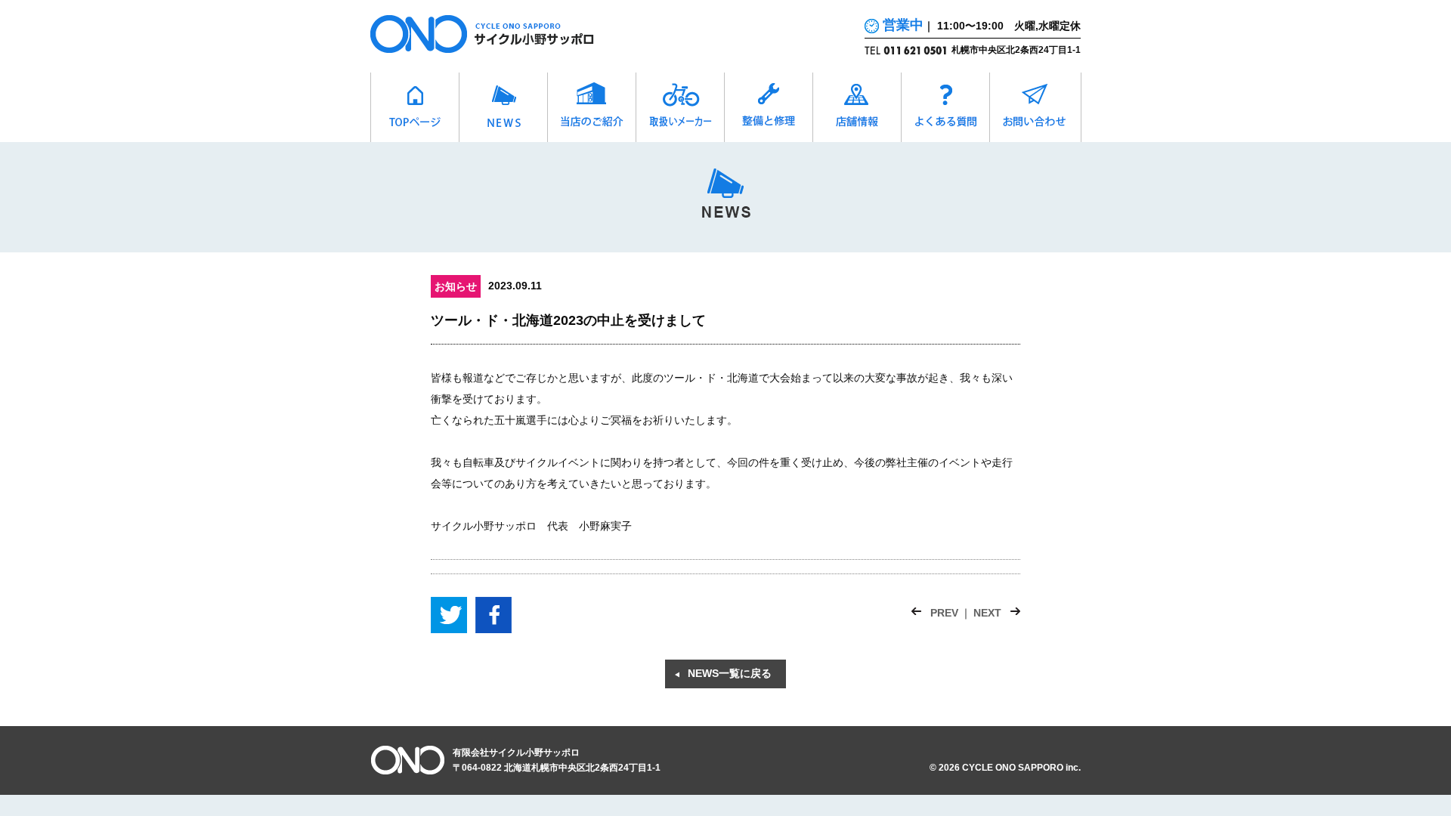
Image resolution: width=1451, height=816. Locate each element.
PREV (944, 613)
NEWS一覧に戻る (730, 673)
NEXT (987, 613)
